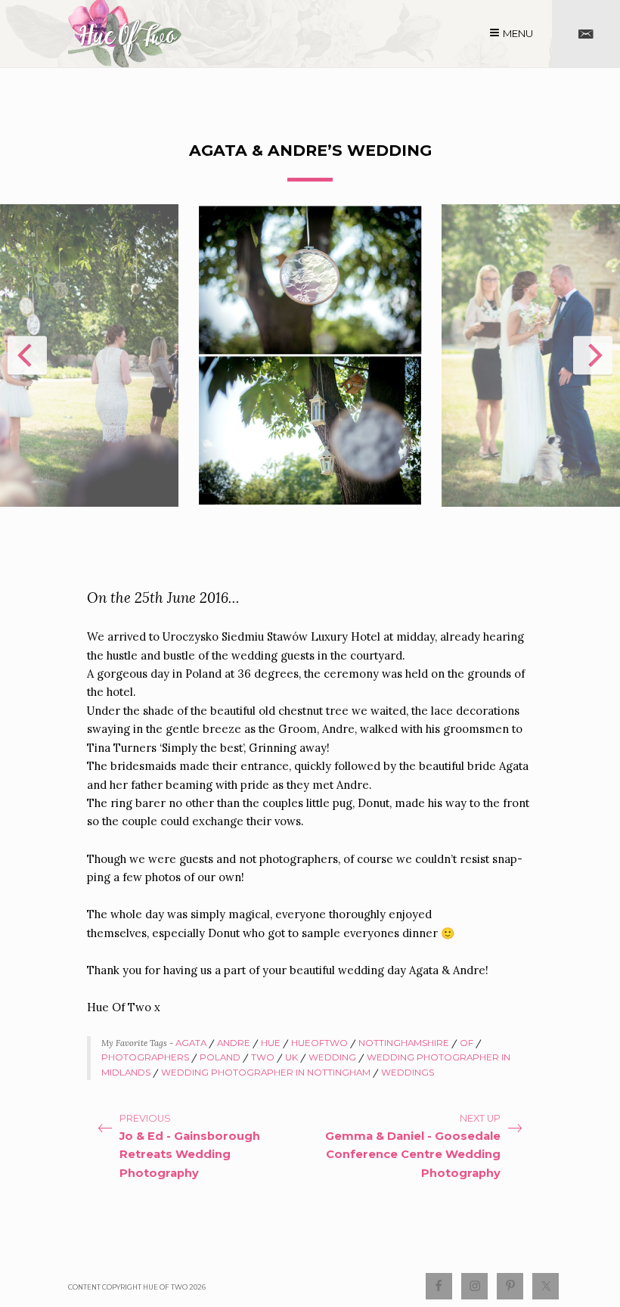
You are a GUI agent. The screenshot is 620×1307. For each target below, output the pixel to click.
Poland (220, 1057)
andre (233, 1043)
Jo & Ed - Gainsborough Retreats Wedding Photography (189, 1154)
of (466, 1043)
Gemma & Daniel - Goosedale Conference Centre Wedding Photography (413, 1154)
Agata (190, 1043)
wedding (332, 1057)
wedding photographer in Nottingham (265, 1072)
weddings (407, 1072)
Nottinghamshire (403, 1043)
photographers (145, 1057)
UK (291, 1057)
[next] (592, 355)
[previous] (27, 355)
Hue (271, 1043)
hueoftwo (319, 1043)
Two (262, 1057)
